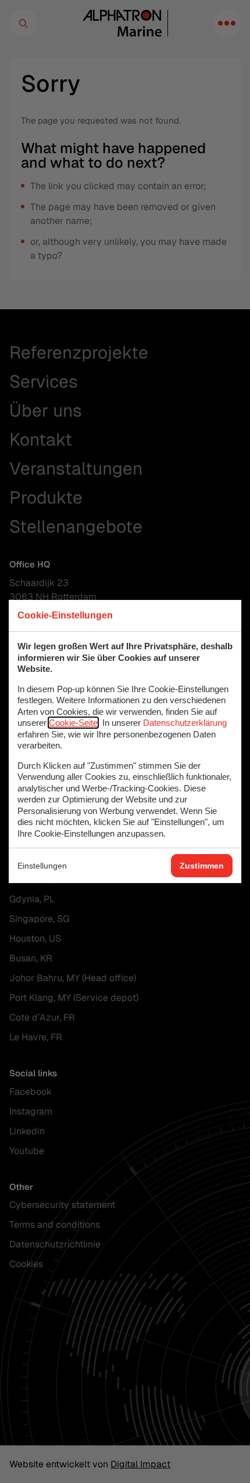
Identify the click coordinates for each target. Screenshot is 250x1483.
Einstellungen (42, 865)
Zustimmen (202, 865)
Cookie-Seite (73, 723)
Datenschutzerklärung (185, 723)
